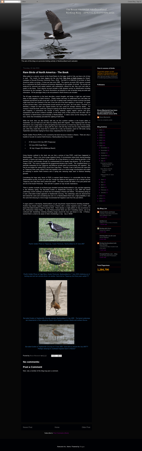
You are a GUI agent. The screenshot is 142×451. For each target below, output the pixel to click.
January (103, 192)
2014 (101, 196)
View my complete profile (104, 120)
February (104, 190)
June (102, 179)
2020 (101, 132)
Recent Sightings (104, 237)
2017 (101, 140)
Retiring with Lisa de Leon (108, 236)
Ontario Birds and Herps (107, 212)
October (103, 153)
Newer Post (27, 427)
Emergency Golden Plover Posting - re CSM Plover (107, 164)
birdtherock (103, 221)
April (102, 185)
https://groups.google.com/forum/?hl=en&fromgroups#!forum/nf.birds (107, 77)
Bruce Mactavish (105, 117)
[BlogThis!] (54, 356)
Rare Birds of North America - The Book (106, 170)
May (102, 182)
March (103, 187)
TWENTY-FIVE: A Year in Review (108, 222)
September (104, 155)
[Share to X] (56, 356)
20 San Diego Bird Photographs (108, 255)
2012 (101, 201)
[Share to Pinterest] (61, 356)
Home (57, 427)
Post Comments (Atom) (61, 433)
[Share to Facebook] (58, 356)
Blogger (82, 446)
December (104, 148)
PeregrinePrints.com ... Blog (108, 254)
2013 (101, 198)
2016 (101, 143)
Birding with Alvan (105, 228)
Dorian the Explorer (105, 230)
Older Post (86, 427)
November (104, 150)
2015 (101, 145)
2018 (101, 138)
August (103, 158)
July (102, 161)
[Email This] (52, 356)
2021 (101, 130)
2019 (101, 135)
